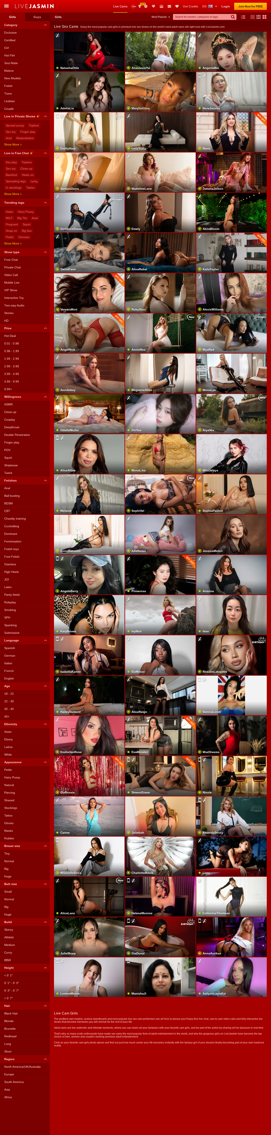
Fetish (8, 86)
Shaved (9, 800)
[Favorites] (177, 6)
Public (10, 237)
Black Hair (11, 1013)
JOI (6, 579)
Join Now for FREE (250, 6)
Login (225, 6)
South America (14, 1082)
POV (7, 450)
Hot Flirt (9, 55)
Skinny (8, 929)
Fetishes (10, 480)
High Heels (11, 572)
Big (6, 868)
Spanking (10, 625)
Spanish (9, 648)
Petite (8, 769)
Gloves (9, 823)
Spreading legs (16, 181)
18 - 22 (9, 693)
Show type (11, 252)
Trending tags (14, 202)
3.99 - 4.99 (11, 374)
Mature (9, 70)
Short (7, 1051)
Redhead (10, 1036)
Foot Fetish (11, 556)
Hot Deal (10, 336)
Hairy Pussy (26, 211)
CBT (7, 511)
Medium (9, 945)
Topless (34, 125)
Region (9, 1059)
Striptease (11, 465)
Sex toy (11, 131)
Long (7, 1044)
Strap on (11, 230)
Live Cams (120, 6)
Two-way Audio (14, 305)
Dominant (10, 533)
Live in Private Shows (19, 116)
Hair (7, 1005)
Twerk (8, 473)
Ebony (8, 739)
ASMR (8, 404)
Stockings (10, 808)
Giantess (10, 564)
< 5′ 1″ (8, 975)
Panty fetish (12, 594)
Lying (33, 181)
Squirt (26, 224)
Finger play (27, 131)
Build (8, 922)
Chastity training (15, 518)
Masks (8, 830)
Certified (9, 40)
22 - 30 (9, 701)
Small (8, 891)
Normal (9, 861)
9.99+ (8, 389)
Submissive (11, 632)
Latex (8, 587)
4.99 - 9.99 (11, 381)
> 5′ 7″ (8, 998)
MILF (9, 218)
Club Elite (153, 6)
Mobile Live (11, 282)
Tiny (7, 853)
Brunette (10, 1028)
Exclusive (10, 32)
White (8, 754)
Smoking (10, 610)
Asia (7, 1089)
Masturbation (25, 138)
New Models (134, 6)
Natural (9, 785)
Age (7, 686)
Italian (8, 663)
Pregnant (12, 224)
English (9, 678)
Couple (9, 108)
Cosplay (9, 419)
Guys (37, 17)
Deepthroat (11, 427)
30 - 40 (9, 709)
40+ (6, 716)
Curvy (8, 952)
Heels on (28, 175)
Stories (9, 313)
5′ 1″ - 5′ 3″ (11, 983)
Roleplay (10, 602)
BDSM (8, 503)
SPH (7, 617)
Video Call (11, 275)
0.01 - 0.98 (11, 343)
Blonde (9, 1021)
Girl (6, 47)
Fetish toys (11, 549)
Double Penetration (17, 434)
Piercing (9, 792)
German (23, 237)
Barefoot (11, 175)
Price (7, 328)
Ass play (11, 162)
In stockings (14, 187)
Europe (9, 1074)
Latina (8, 747)
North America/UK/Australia (22, 1066)
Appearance (13, 762)
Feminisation (12, 541)
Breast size (12, 846)
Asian (9, 211)
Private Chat (12, 267)
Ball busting (12, 495)
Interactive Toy (14, 297)
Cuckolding (11, 526)
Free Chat (11, 259)
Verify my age (160, 300)
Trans (8, 93)
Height (9, 967)
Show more (11, 144)
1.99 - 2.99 (11, 358)
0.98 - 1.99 (11, 351)
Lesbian (9, 101)
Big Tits (22, 218)
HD (6, 320)
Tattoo (30, 187)
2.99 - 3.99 (11, 366)
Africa (8, 1097)
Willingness (12, 396)
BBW (7, 960)
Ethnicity (10, 724)
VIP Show (10, 290)
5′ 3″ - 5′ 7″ (11, 990)
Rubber (9, 838)
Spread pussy (15, 125)
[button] (251, 17)
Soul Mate (11, 63)
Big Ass (27, 230)
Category (10, 25)
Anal (9, 138)
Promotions (146, 6)
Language (11, 640)
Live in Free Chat (16, 153)
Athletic (9, 937)
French (9, 670)
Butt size (10, 884)
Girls (12, 17)
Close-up (26, 168)
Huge (7, 876)
